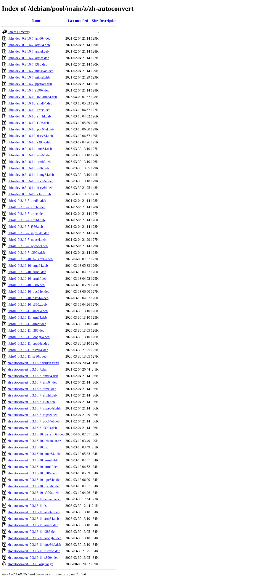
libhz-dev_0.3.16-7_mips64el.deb (30, 71)
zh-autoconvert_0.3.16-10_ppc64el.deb (34, 480)
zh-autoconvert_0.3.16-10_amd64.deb (34, 454)
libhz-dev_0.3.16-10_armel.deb (29, 110)
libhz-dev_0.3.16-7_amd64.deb (29, 38)
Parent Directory (19, 32)
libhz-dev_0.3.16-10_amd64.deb (30, 103)
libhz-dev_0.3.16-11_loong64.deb (31, 175)
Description (108, 20)
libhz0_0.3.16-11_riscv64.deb (28, 350)
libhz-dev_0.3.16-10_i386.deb (28, 123)
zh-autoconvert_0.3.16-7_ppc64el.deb (34, 421)
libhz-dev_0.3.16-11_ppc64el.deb (30, 181)
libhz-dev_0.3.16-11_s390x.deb (29, 194)
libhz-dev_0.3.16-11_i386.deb (28, 168)
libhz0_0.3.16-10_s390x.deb (27, 304)
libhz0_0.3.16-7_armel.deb (26, 213)
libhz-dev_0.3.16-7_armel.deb (28, 51)
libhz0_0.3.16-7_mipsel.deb (27, 239)
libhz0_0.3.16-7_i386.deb (25, 226)
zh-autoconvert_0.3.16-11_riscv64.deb (34, 551)
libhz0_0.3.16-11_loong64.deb (29, 337)
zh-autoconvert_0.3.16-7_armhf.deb (32, 395)
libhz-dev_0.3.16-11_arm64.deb (29, 155)
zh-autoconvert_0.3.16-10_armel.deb (33, 460)
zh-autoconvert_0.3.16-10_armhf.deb (33, 467)
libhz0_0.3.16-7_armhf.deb (26, 220)
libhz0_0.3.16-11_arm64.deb (27, 317)
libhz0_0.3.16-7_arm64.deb (26, 207)
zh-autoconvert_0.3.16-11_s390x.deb (33, 557)
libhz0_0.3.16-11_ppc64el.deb (28, 343)
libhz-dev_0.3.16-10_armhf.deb (29, 116)
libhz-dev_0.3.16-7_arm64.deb (29, 45)
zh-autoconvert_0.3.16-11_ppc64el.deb (34, 544)
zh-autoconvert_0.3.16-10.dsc (28, 447)
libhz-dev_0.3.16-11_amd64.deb (30, 149)
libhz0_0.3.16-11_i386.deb (26, 330)
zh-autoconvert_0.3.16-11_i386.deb (32, 531)
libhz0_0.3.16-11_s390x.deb (27, 356)
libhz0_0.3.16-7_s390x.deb (26, 252)
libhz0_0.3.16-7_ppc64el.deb (28, 246)
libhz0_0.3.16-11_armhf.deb (27, 324)
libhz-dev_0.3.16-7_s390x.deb (28, 90)
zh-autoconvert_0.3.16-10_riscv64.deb (34, 486)
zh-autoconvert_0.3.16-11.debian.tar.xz (34, 499)
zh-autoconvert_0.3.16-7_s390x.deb (32, 428)
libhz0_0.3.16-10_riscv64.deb (28, 298)
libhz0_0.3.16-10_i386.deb (26, 285)
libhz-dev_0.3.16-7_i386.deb (27, 64)
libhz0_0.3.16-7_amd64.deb (27, 200)
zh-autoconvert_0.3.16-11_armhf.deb (33, 525)
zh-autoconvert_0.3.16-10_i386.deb (32, 473)
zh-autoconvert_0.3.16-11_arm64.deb (33, 518)
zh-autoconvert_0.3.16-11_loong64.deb (34, 538)
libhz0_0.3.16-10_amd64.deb (28, 265)
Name (36, 20)
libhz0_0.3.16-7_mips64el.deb (28, 233)
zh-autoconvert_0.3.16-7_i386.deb (31, 402)
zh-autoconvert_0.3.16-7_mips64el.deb (34, 408)
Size (95, 20)
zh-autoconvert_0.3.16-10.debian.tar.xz (34, 441)
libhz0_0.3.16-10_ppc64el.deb (28, 291)
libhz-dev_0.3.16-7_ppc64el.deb (30, 84)
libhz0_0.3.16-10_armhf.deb (27, 278)
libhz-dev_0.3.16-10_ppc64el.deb (31, 129)
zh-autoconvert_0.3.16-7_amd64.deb (33, 376)
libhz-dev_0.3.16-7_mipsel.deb (29, 77)
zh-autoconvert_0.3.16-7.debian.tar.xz (33, 363)
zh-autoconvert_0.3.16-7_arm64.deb (32, 382)
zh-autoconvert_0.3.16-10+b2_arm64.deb (36, 434)
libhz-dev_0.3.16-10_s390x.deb (29, 142)
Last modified (78, 20)
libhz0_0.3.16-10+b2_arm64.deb (30, 259)
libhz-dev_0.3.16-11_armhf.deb (29, 162)
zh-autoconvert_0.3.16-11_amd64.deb (34, 512)
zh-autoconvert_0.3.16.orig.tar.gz (30, 564)
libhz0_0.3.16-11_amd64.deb (28, 311)
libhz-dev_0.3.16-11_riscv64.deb (30, 187)
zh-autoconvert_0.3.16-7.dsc (27, 369)
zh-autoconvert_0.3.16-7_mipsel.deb (33, 415)
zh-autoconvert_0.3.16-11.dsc (28, 505)
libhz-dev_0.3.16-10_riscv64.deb (30, 136)
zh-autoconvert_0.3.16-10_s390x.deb (33, 493)
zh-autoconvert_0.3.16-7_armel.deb (32, 389)
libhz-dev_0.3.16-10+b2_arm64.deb (32, 97)
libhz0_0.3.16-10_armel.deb (27, 272)
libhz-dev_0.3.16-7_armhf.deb (28, 58)
